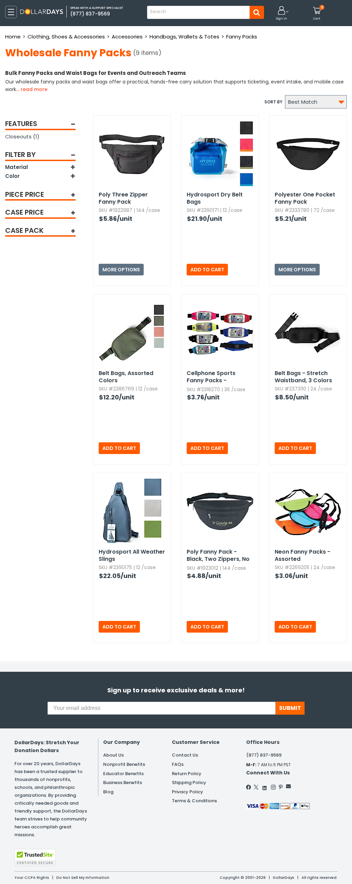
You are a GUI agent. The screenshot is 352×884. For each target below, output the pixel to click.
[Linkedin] (265, 786)
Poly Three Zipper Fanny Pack (123, 198)
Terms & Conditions (194, 800)
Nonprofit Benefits (124, 764)
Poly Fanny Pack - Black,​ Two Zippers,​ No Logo (218, 555)
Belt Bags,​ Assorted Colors (126, 377)
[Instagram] (273, 787)
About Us (113, 755)
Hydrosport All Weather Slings (132, 555)
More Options (121, 269)
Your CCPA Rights (31, 877)
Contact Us (185, 755)
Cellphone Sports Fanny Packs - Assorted (211, 377)
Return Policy (186, 773)
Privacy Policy (187, 792)
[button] (281, 13)
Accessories (127, 36)
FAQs (178, 764)
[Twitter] (256, 787)
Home (13, 36)
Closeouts (22, 136)
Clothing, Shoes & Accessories (66, 36)
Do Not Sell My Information (82, 877)
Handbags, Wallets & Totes (184, 36)
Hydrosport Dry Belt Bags (215, 198)
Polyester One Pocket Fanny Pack (305, 198)
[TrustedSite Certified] (35, 857)
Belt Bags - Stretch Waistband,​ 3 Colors (303, 377)
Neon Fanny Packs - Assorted (302, 555)
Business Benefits (122, 782)
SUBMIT (290, 708)
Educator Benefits (123, 773)
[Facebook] (249, 787)
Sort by (273, 102)
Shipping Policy (189, 782)
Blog (108, 792)
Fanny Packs (241, 36)
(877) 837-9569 (264, 755)
